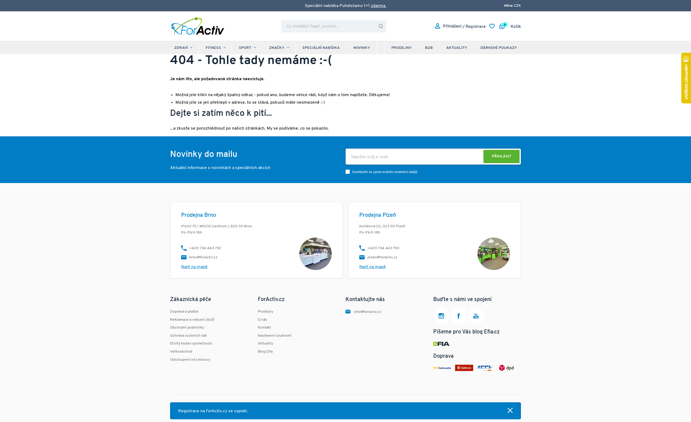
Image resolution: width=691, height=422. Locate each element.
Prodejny (401, 48)
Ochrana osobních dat (188, 336)
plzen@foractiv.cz (382, 257)
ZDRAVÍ (181, 48)
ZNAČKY (276, 48)
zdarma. (378, 6)
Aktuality (456, 48)
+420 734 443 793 (383, 248)
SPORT (245, 48)
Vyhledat (381, 26)
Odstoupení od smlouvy (190, 360)
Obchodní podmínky (187, 328)
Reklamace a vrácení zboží (192, 320)
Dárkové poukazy (498, 48)
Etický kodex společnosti (191, 344)
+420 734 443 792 (205, 248)
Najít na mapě (194, 267)
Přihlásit (501, 156)
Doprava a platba (184, 312)
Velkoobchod (181, 352)
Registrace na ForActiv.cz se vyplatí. (213, 411)
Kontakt (264, 328)
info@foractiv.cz (367, 312)
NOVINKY (361, 48)
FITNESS (213, 48)
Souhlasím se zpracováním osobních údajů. (385, 172)
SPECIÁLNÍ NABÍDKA (321, 48)
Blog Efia (265, 352)
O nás (262, 320)
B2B (429, 48)
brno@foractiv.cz (203, 257)
